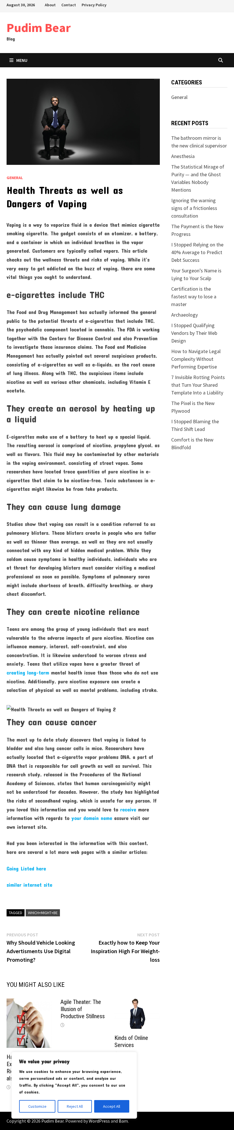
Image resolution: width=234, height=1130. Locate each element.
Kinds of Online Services (131, 1041)
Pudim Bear (39, 27)
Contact (68, 4)
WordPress (99, 1121)
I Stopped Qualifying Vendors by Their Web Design (194, 333)
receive (128, 809)
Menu (21, 60)
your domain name (91, 818)
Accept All (111, 1106)
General (15, 177)
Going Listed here (26, 868)
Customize (37, 1106)
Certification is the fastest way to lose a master (193, 296)
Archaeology (184, 314)
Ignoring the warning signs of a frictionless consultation (194, 208)
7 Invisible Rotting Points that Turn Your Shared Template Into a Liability (198, 385)
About (50, 4)
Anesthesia (183, 156)
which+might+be (43, 912)
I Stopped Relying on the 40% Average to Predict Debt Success (197, 252)
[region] (74, 1085)
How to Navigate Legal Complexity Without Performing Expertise (196, 359)
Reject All (75, 1106)
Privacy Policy (94, 4)
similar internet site (29, 885)
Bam (123, 1121)
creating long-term (28, 672)
